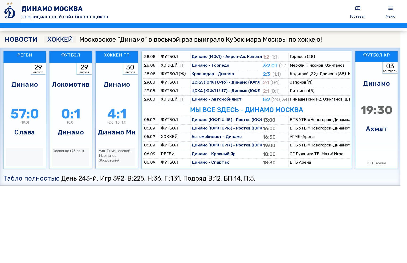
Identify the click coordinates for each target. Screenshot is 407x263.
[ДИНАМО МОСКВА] (10, 11)
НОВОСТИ (21, 39)
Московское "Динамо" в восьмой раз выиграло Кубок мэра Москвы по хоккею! (184, 39)
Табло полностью (31, 178)
